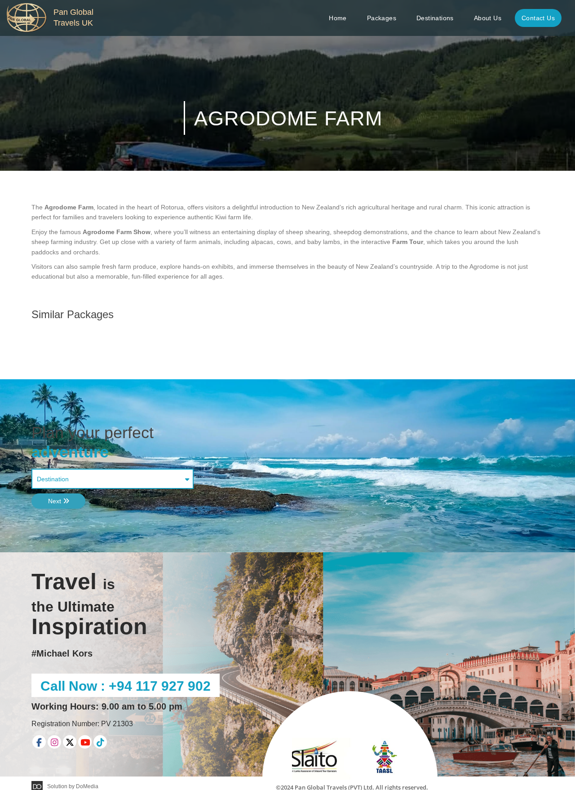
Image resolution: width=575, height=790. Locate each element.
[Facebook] (39, 742)
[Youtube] (85, 742)
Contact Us (538, 18)
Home (338, 18)
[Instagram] (54, 742)
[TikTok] (100, 742)
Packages (381, 18)
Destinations (435, 18)
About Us (487, 18)
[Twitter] (69, 742)
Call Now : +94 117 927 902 (125, 686)
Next (55, 501)
